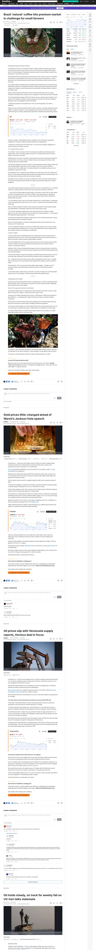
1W (12, 123)
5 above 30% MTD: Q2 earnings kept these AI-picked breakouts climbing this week (78, 72)
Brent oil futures (12, 707)
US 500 (68, 31)
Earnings (61, 5)
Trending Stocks (71, 129)
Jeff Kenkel (11, 853)
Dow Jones (69, 33)
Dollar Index (69, 41)
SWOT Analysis (74, 5)
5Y (21, 123)
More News (76, 83)
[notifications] (90, 1)
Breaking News (6, 5)
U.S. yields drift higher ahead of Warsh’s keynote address (77, 53)
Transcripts (87, 5)
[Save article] (54, 22)
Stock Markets (24, 5)
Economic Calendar (51, 3)
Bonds (79, 14)
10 (14, 848)
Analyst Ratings (81, 5)
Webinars (69, 117)
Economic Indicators (31, 5)
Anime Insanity (9, 620)
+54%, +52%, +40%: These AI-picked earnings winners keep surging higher (78, 79)
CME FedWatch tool (33, 519)
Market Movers (70, 89)
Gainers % (75, 92)
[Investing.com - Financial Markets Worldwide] (7, 1)
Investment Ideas (68, 5)
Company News (56, 5)
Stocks (83, 14)
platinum (49, 563)
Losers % (80, 92)
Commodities (18, 5)
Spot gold (10, 487)
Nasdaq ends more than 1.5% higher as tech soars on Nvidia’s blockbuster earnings (78, 65)
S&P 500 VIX (69, 39)
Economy (37, 5)
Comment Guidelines (8, 418)
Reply (6, 625)
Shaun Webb (9, 629)
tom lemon (11, 891)
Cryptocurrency (43, 5)
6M (17, 123)
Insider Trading (49, 5)
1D (10, 123)
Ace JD (10, 872)
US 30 (68, 28)
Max (24, 123)
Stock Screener (60, 3)
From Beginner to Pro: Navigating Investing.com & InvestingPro (76, 122)
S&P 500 (68, 35)
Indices (68, 14)
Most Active (69, 92)
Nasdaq (68, 37)
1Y (19, 123)
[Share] (50, 22)
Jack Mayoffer (9, 882)
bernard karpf (12, 861)
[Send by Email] (28, 399)
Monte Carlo (9, 843)
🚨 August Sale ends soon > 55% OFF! (70, 1)
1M (15, 123)
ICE (30, 97)
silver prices (28, 563)
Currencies (13, 5)
